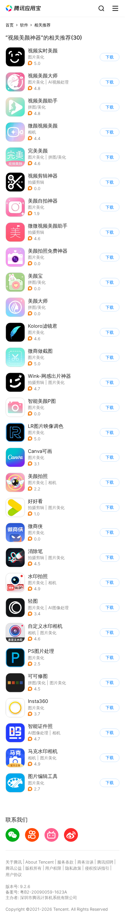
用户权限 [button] (53, 868)
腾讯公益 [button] (14, 868)
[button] (23, 8)
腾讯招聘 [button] (105, 861)
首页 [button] (10, 24)
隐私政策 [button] (73, 868)
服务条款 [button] (65, 861)
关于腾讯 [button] (14, 861)
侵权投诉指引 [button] (97, 868)
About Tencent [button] (39, 861)
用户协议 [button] (14, 874)
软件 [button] (24, 24)
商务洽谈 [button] (85, 861)
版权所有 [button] (33, 868)
